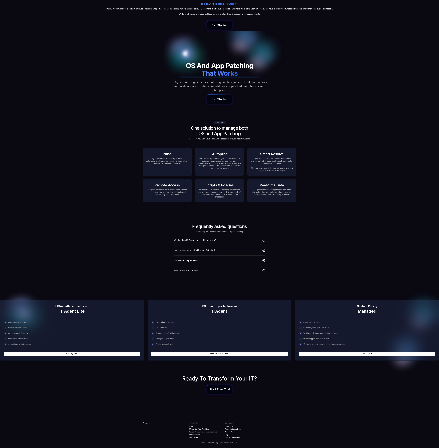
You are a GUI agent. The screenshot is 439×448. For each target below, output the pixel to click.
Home (191, 426)
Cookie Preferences (232, 437)
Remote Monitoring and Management (203, 432)
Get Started (367, 354)
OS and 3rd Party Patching (199, 429)
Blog (226, 435)
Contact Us (229, 426)
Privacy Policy (230, 432)
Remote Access (195, 435)
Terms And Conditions (233, 429)
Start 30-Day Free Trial (72, 354)
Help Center (193, 437)
